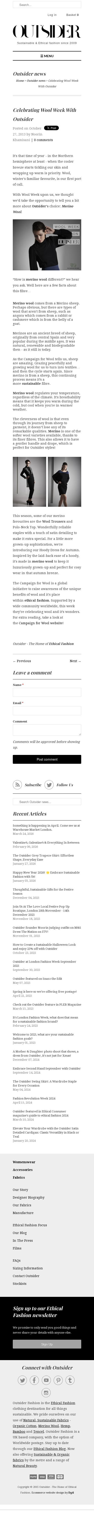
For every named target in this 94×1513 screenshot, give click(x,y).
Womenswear (24, 1162)
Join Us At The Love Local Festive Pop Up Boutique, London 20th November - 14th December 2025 (41, 910)
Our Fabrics (22, 1205)
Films (17, 1248)
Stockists (19, 1283)
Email (18, 703)
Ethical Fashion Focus (30, 1225)
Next (73, 661)
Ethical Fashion (63, 1403)
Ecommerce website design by (52, 1492)
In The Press (23, 1240)
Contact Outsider (26, 1276)
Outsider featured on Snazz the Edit (37, 978)
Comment (20, 721)
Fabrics (19, 1177)
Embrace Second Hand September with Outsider (47, 1068)
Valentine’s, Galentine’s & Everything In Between (46, 842)
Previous (24, 661)
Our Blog (20, 1233)
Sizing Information (28, 1268)
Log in (52, 15)
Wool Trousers (53, 521)
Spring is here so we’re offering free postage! (45, 991)
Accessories (23, 1170)
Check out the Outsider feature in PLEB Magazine (47, 1004)
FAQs (17, 1260)
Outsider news (29, 73)
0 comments (43, 140)
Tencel (38, 1431)
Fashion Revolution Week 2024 (34, 1098)
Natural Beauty (25, 1466)
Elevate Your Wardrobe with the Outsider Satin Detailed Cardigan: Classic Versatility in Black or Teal (46, 1132)
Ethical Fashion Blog (50, 1449)
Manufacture (23, 1213)
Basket (72, 15)
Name (18, 685)
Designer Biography (28, 1197)
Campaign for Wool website (41, 623)
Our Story (20, 1190)
